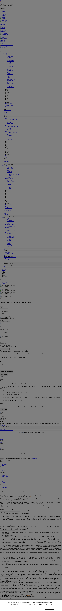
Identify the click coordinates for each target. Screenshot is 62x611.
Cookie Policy (13, 607)
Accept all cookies (49, 609)
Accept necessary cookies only (30, 609)
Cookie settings (40, 609)
